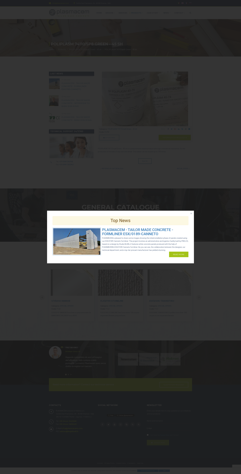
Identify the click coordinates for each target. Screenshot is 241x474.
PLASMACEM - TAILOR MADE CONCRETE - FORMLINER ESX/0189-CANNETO (137, 232)
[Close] (191, 213)
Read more (178, 254)
